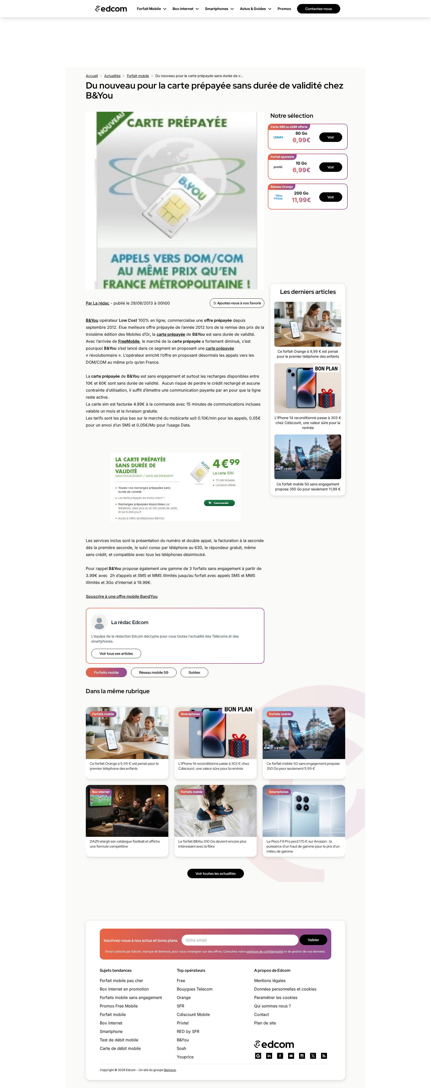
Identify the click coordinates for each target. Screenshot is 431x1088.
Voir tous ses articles (116, 653)
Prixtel (183, 1022)
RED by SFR (188, 1031)
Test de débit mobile (119, 1039)
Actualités (112, 76)
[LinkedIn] (269, 1056)
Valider (313, 940)
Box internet (111, 1022)
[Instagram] (302, 1056)
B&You (183, 1039)
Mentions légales (270, 980)
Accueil (92, 76)
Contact (261, 1014)
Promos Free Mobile (119, 1005)
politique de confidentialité (264, 951)
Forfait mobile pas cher (121, 980)
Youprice (185, 1056)
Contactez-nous (318, 8)
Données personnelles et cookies (285, 988)
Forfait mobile (138, 76)
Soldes (194, 672)
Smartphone (111, 1031)
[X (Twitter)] (313, 1056)
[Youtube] (291, 1056)
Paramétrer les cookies (275, 997)
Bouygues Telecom (195, 988)
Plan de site (265, 1022)
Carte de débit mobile (120, 1048)
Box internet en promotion (124, 988)
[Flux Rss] (324, 1056)
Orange (184, 997)
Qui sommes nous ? (272, 1005)
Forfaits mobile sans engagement (131, 997)
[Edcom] (111, 9)
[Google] (258, 1056)
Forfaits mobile (106, 672)
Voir (330, 137)
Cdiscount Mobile (193, 1014)
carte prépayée (220, 348)
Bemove (170, 1070)
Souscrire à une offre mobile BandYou (122, 596)
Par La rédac (97, 303)
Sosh (181, 1048)
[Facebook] (280, 1056)
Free (181, 980)
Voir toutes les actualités (216, 873)
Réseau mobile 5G (153, 672)
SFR (180, 1005)
